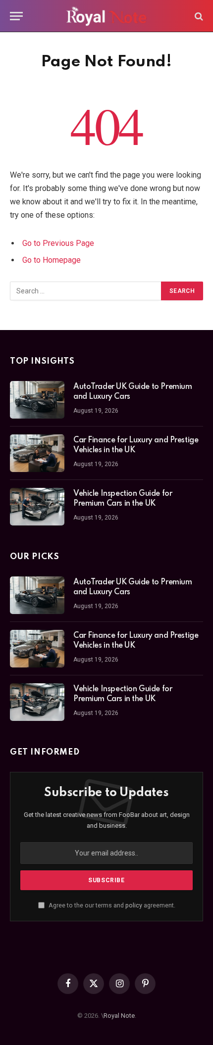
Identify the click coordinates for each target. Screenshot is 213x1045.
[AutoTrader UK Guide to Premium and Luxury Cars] (37, 400)
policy (133, 905)
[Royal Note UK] (106, 16)
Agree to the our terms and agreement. (111, 905)
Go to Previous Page (58, 243)
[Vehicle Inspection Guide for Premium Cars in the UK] (37, 506)
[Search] (198, 16)
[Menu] (16, 16)
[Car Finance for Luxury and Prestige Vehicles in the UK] (37, 453)
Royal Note (119, 1015)
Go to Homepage (51, 260)
